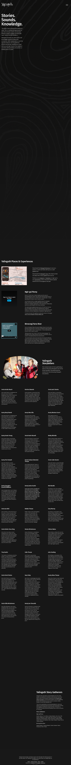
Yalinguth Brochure (45, 268)
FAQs (39, 761)
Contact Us (43, 763)
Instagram (38, 763)
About (29, 761)
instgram (41, 278)
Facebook (33, 763)
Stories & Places (34, 761)
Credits (42, 761)
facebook (48, 278)
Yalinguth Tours (44, 274)
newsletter (38, 279)
